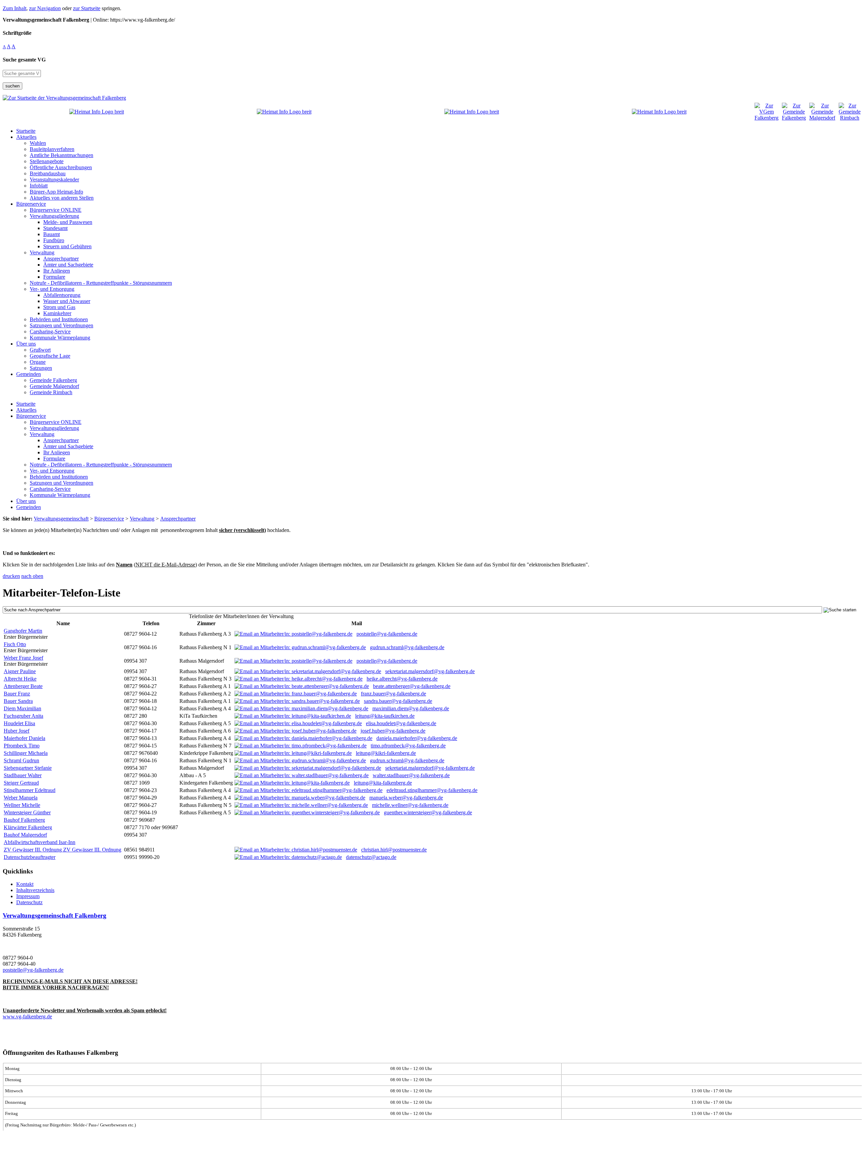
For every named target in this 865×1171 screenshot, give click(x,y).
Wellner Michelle (22, 805)
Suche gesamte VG (24, 59)
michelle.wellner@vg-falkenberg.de (410, 805)
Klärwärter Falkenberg (28, 827)
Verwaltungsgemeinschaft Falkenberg (54, 915)
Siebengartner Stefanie (28, 768)
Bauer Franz (17, 693)
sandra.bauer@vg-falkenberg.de (398, 701)
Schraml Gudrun (21, 760)
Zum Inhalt (14, 8)
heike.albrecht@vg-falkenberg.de (402, 679)
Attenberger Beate (23, 686)
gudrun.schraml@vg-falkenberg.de (407, 647)
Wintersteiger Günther (27, 812)
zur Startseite (86, 8)
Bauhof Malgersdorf (25, 835)
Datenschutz (29, 902)
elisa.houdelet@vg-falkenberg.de (401, 723)
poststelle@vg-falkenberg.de (386, 634)
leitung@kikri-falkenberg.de (386, 753)
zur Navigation (45, 8)
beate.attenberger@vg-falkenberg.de (411, 686)
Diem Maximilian (22, 708)
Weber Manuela (21, 797)
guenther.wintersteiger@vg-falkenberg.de (428, 812)
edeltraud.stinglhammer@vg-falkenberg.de (432, 790)
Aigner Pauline (20, 671)
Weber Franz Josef (23, 658)
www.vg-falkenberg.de (27, 1016)
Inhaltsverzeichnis (35, 890)
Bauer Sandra (18, 701)
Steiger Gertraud (21, 783)
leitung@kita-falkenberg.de (383, 783)
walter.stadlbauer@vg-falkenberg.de (411, 775)
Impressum (28, 896)
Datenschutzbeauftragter (29, 857)
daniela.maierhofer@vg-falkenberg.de (416, 738)
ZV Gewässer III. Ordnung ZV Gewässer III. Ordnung (62, 849)
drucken (11, 576)
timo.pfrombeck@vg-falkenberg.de (408, 745)
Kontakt (24, 884)
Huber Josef (16, 731)
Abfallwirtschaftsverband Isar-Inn (39, 842)
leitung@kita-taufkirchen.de (385, 716)
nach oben (32, 576)
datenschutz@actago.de (371, 857)
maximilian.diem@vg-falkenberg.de (410, 708)
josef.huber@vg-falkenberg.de (393, 731)
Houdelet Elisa (19, 723)
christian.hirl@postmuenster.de (394, 849)
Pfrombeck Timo (22, 745)
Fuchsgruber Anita (23, 716)
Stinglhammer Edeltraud (29, 790)
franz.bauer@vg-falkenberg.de (393, 693)
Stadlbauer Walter (23, 775)
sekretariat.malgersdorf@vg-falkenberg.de (430, 671)
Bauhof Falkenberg (24, 820)
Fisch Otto (15, 644)
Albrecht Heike (20, 679)
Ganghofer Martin (23, 631)
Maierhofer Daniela (24, 738)
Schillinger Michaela (26, 753)
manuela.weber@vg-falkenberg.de (406, 797)
